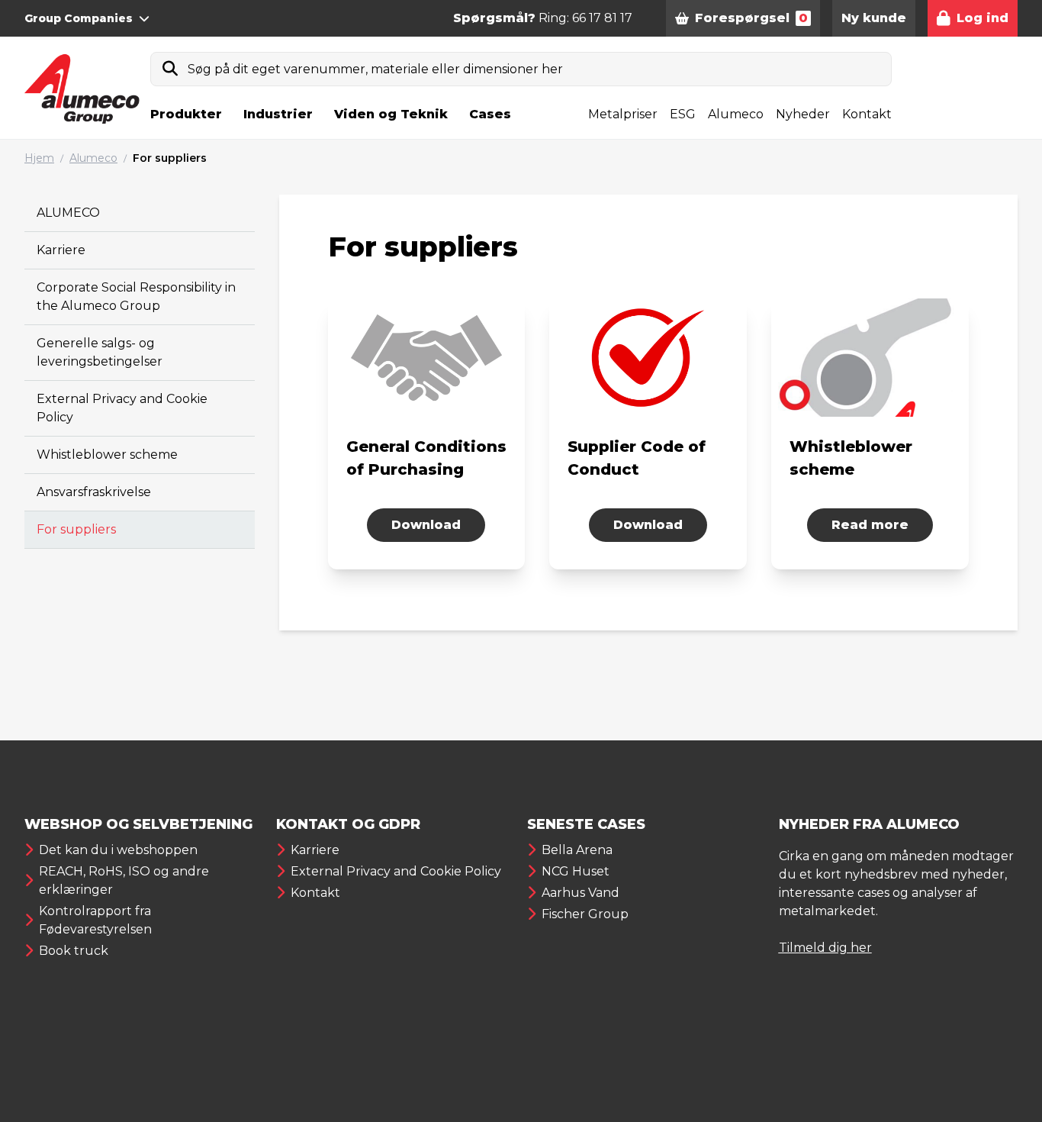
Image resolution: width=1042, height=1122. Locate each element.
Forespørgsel (751, 18)
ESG (683, 114)
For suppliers (170, 158)
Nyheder (803, 114)
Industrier (278, 114)
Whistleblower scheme (107, 454)
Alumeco (736, 114)
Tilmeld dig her (825, 947)
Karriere (61, 250)
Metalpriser (623, 114)
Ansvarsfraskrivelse (94, 492)
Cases (490, 114)
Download (426, 524)
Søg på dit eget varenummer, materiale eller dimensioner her (375, 69)
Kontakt (867, 114)
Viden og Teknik (391, 114)
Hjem (39, 158)
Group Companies (78, 18)
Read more (870, 524)
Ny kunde (873, 18)
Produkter (186, 114)
